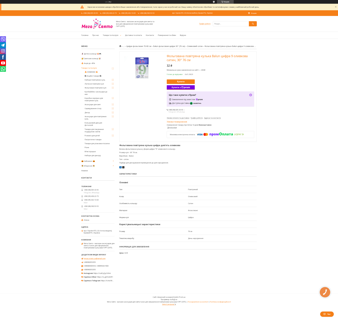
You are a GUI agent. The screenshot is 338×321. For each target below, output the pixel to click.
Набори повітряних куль (95, 80)
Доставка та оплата (133, 35)
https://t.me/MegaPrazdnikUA (113, 280)
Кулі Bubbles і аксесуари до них (96, 92)
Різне (87, 147)
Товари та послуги (110, 35)
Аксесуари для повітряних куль (96, 117)
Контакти (150, 35)
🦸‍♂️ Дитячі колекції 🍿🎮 (91, 54)
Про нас (95, 35)
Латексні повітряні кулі (94, 84)
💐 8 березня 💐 (88, 166)
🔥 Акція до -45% (88, 63)
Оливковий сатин (195, 46)
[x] (123, 167)
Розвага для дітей (92, 135)
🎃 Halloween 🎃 (88, 161)
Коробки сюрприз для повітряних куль (94, 99)
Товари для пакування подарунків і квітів (94, 130)
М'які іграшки (90, 151)
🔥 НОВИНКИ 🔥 (91, 72)
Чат (329, 314)
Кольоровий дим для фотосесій (93, 124)
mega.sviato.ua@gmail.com (94, 258)
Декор (87, 112)
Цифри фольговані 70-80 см (138, 46)
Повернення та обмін (167, 35)
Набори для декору (93, 155)
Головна (84, 35)
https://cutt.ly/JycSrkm (102, 273)
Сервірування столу (93, 108)
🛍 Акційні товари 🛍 (93, 76)
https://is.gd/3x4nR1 (105, 277)
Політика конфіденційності (220, 302)
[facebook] (120, 167)
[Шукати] (253, 23)
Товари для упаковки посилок (97, 143)
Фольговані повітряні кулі (95, 88)
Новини (84, 170)
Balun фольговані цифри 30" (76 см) (169, 46)
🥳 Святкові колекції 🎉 (91, 58)
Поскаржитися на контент (198, 302)
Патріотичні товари (93, 139)
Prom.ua (182, 297)
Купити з (176, 87)
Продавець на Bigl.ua (169, 299)
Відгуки (183, 35)
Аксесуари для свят (93, 104)
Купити (181, 81)
